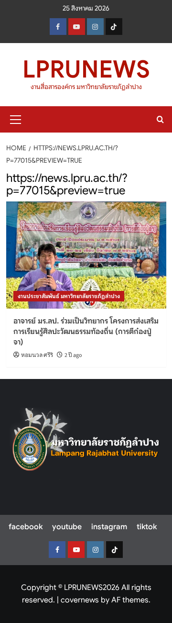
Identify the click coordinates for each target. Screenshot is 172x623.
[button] (15, 118)
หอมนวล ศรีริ (37, 355)
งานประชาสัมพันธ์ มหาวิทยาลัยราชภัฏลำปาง (69, 296)
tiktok (147, 527)
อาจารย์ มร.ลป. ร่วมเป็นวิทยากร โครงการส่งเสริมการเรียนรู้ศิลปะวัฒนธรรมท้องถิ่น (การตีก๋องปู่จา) (86, 331)
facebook (26, 527)
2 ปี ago (73, 355)
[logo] (86, 443)
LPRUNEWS (86, 69)
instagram (109, 527)
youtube (67, 527)
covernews (80, 600)
